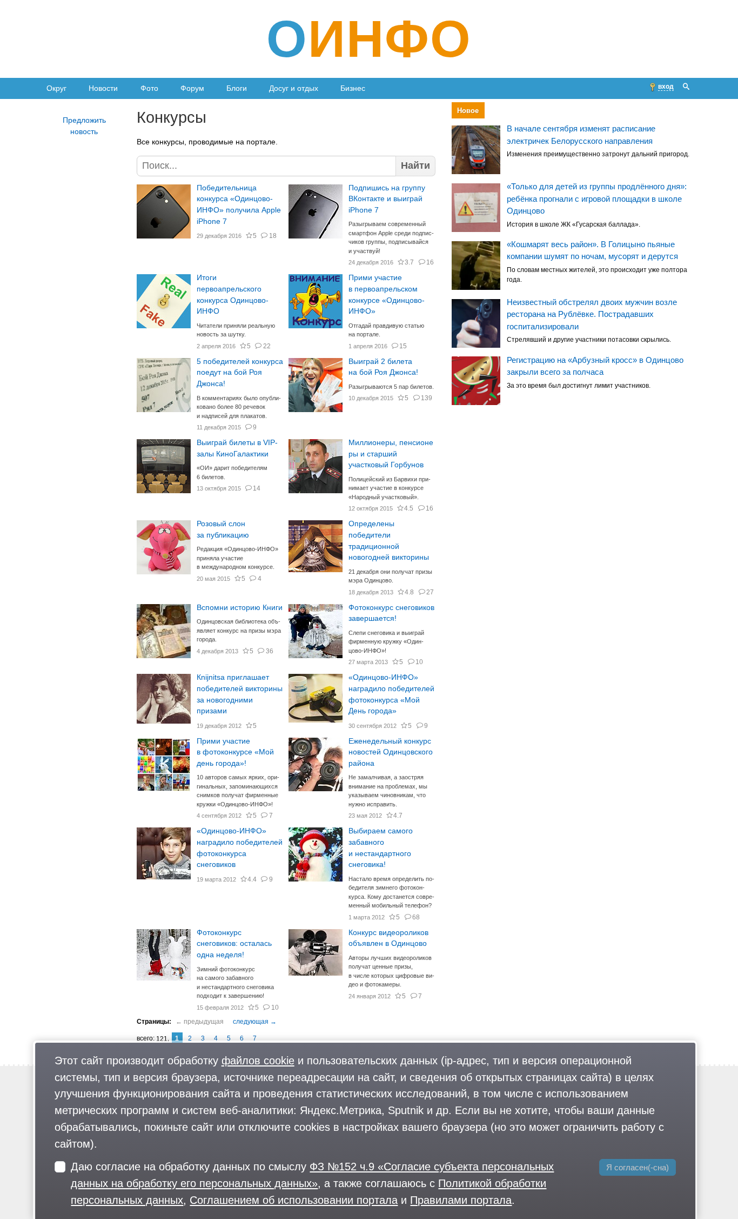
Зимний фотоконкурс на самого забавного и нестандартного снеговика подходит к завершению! (235, 982)
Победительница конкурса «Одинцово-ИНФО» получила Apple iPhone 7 (239, 205)
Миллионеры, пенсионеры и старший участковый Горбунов (390, 454)
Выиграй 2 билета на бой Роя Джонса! (383, 367)
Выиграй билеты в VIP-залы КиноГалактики (237, 448)
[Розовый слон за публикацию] (164, 547)
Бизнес (352, 88)
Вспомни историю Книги (240, 608)
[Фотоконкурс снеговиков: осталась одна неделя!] (164, 956)
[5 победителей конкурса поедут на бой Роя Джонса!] (164, 385)
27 (430, 592)
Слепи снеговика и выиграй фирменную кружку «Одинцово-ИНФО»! (386, 642)
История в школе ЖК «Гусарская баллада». (573, 224)
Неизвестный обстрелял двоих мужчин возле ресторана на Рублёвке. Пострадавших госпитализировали (592, 314)
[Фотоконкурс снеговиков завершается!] (316, 631)
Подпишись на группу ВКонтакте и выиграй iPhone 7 (386, 199)
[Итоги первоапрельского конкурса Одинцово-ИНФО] (164, 301)
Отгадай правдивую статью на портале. (386, 330)
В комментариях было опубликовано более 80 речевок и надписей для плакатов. (239, 407)
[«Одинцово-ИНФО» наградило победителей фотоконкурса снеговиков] (164, 854)
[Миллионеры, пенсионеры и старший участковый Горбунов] (316, 466)
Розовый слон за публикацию (223, 529)
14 (256, 488)
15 (403, 346)
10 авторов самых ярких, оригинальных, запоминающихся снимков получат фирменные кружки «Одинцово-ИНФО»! (238, 790)
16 (430, 262)
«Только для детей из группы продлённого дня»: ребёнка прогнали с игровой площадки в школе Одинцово (597, 198)
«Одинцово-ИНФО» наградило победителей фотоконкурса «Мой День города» (391, 694)
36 (269, 651)
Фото (149, 88)
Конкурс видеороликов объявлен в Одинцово (388, 938)
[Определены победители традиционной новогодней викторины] (316, 547)
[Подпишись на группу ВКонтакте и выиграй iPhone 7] (316, 211)
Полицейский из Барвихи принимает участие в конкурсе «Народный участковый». (389, 488)
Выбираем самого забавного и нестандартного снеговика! (380, 848)
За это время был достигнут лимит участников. (578, 385)
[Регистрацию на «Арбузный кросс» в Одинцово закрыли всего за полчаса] (476, 381)
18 (272, 236)
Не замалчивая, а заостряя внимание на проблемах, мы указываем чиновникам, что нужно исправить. (387, 790)
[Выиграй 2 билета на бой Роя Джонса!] (316, 385)
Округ (56, 88)
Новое (468, 111)
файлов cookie (258, 1060)
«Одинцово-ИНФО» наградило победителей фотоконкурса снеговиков (240, 848)
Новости (103, 88)
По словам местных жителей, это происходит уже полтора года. (597, 274)
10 (419, 662)
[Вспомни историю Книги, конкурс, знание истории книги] (164, 631)
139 (426, 398)
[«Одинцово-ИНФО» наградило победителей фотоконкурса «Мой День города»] (316, 701)
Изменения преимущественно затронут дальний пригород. (598, 154)
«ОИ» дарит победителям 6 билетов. (232, 472)
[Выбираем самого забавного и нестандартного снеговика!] (316, 854)
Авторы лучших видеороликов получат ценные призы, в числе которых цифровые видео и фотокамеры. (391, 971)
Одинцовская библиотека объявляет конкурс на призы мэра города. (239, 630)
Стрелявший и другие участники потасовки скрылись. (589, 339)
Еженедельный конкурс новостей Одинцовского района (390, 752)
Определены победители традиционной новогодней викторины (388, 540)
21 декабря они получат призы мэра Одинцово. (390, 576)
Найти (415, 165)
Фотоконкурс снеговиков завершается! (391, 613)
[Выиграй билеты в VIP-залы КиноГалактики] (164, 466)
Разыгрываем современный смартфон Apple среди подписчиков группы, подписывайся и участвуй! (391, 237)
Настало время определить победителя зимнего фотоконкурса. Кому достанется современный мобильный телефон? (391, 892)
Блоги (236, 88)
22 (266, 346)
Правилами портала (461, 1200)
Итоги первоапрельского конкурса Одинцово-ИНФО (233, 294)
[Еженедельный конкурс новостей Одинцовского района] (316, 765)
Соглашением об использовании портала (294, 1200)
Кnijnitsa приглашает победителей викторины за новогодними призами (240, 694)
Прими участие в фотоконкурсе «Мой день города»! (235, 752)
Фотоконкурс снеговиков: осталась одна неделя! (234, 944)
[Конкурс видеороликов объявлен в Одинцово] (316, 956)
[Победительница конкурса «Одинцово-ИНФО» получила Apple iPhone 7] (164, 211)
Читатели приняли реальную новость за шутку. (236, 330)
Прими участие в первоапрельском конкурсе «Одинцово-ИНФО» (386, 294)
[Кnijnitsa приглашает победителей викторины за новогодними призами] (164, 701)
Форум (192, 88)
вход (666, 86)
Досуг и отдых (293, 88)
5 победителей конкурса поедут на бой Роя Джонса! (240, 372)
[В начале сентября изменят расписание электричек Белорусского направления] (476, 149)
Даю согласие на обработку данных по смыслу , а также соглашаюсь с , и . (312, 1182)
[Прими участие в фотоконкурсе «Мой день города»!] (164, 765)
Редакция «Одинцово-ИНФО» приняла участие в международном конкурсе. (237, 558)
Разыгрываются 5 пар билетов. (391, 386)
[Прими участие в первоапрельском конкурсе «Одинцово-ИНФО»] (316, 301)
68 (416, 917)
